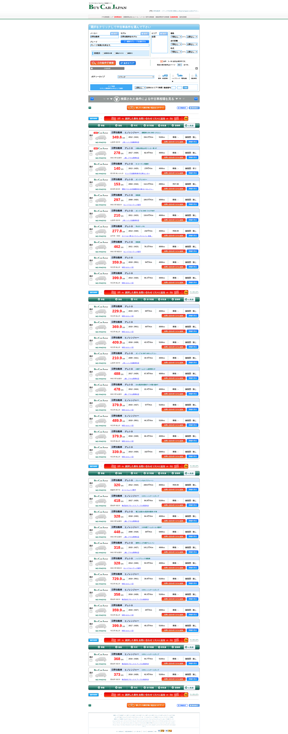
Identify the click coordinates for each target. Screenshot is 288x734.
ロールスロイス (165, 721)
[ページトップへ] (194, 292)
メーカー (93, 33)
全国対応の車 (108, 53)
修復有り (130, 53)
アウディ (136, 719)
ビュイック (115, 721)
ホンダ (116, 717)
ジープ (159, 721)
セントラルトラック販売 (132, 205)
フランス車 (144, 715)
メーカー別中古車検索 (147, 17)
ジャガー (124, 723)
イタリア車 (151, 715)
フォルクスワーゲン (144, 719)
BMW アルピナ (123, 719)
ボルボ (173, 724)
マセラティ (139, 724)
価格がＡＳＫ (120, 53)
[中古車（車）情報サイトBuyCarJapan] (107, 5)
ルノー (119, 724)
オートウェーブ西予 (129, 490)
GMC (168, 719)
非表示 (97, 53)
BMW (172, 717)
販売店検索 (183, 17)
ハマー (172, 719)
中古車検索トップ (107, 17)
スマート (167, 717)
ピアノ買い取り (137, 731)
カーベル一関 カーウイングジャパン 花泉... (137, 236)
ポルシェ (131, 719)
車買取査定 (118, 17)
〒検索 (185, 87)
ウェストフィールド (157, 723)
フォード (127, 721)
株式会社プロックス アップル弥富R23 (135, 505)
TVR (151, 723)
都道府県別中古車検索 (162, 17)
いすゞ (142, 717)
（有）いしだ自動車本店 (130, 142)
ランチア (161, 724)
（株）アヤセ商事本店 (131, 158)
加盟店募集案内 (128, 731)
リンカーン (121, 721)
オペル (151, 719)
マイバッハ (161, 717)
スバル (124, 717)
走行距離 (174, 41)
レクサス (165, 715)
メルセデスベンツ (150, 717)
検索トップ (115, 715)
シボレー (164, 719)
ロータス (143, 723)
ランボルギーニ (153, 724)
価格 (172, 33)
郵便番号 (167, 88)
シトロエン (172, 723)
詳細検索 (107, 68)
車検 (155, 731)
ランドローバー (131, 723)
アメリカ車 (132, 715)
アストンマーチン (117, 723)
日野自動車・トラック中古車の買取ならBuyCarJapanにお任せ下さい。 (176, 11)
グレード (93, 42)
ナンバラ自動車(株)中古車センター (137, 173)
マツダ (128, 717)
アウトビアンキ (167, 724)
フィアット (146, 724)
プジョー (115, 724)
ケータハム (166, 723)
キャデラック (157, 719)
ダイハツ (138, 717)
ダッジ (154, 721)
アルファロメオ (125, 724)
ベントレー (172, 721)
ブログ (144, 731)
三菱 (120, 717)
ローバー (138, 723)
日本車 (121, 715)
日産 (174, 715)
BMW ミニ (116, 719)
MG (147, 723)
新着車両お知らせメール (131, 17)
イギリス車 (138, 715)
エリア (154, 33)
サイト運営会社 (119, 731)
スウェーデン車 (158, 715)
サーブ (144, 726)
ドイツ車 (126, 715)
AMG (156, 717)
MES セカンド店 (128, 267)
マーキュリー (134, 721)
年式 (172, 48)
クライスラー (149, 721)
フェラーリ (133, 724)
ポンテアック (141, 721)
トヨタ (169, 715)
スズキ (132, 717)
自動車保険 (174, 17)
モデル (123, 33)
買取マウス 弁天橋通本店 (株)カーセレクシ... (138, 189)
